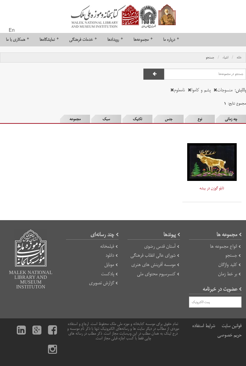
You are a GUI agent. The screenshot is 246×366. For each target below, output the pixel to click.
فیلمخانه (107, 246)
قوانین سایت (232, 326)
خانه (239, 57)
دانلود (110, 255)
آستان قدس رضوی (160, 246)
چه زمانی (231, 119)
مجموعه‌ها (143, 39)
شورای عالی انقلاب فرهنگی (153, 255)
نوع (200, 119)
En (12, 30)
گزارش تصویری (101, 283)
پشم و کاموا (201, 90)
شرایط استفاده (203, 326)
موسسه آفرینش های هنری (153, 265)
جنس (168, 119)
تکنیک (137, 119)
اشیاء (225, 57)
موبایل (109, 265)
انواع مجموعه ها (223, 246)
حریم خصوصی (230, 335)
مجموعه (75, 119)
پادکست (107, 274)
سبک (106, 119)
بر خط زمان (227, 274)
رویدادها (115, 39)
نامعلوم (179, 90)
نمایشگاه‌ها (49, 39)
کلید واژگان (227, 265)
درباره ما (171, 39)
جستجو (210, 57)
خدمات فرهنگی (83, 39)
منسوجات (224, 90)
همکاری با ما (17, 39)
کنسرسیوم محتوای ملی (156, 274)
